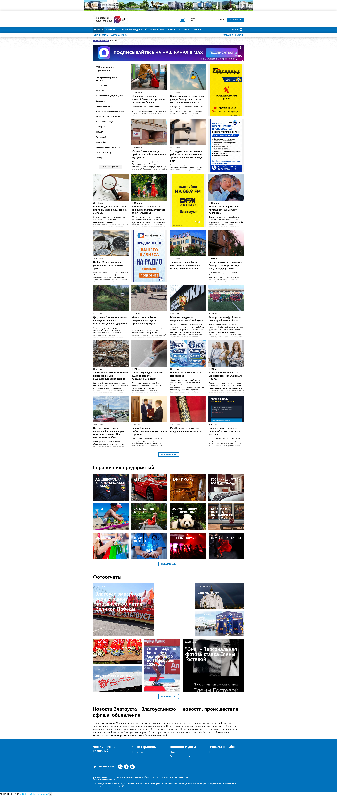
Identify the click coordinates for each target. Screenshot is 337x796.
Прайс (210, 752)
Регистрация (235, 20)
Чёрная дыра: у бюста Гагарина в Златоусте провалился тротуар (144, 320)
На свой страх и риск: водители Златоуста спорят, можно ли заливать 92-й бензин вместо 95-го (109, 433)
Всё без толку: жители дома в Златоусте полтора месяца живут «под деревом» (225, 265)
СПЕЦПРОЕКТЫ (101, 35)
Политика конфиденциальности (104, 779)
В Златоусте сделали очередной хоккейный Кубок (186, 319)
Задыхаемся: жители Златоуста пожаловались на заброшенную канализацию (110, 375)
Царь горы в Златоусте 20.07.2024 (114, 648)
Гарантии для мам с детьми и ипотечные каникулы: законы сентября (110, 209)
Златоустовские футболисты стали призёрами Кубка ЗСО (225, 319)
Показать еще (168, 454)
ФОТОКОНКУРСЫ (119, 35)
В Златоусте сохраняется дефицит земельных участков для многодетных (148, 209)
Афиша (172, 752)
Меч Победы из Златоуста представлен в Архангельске (186, 430)
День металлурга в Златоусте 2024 (114, 675)
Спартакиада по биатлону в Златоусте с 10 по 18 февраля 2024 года (161, 656)
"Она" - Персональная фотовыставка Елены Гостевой (211, 654)
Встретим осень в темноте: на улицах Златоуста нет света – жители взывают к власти (187, 99)
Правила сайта (137, 752)
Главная (98, 29)
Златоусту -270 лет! (208, 592)
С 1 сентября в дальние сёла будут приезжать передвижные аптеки (148, 375)
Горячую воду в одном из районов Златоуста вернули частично (225, 431)
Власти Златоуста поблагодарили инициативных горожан (149, 431)
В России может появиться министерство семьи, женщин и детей (225, 375)
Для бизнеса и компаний (104, 749)
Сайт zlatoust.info (100, 41)
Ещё (206, 29)
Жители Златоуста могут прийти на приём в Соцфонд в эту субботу (149, 154)
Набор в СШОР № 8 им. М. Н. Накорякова (186, 374)
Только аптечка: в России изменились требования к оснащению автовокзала (185, 265)
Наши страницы (144, 747)
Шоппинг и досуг (183, 747)
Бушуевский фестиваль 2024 (214, 620)
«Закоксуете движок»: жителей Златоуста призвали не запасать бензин (148, 99)
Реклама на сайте (222, 747)
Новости (111, 29)
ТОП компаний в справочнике (105, 69)
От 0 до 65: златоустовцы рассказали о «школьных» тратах (108, 265)
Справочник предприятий (133, 29)
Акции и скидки (192, 29)
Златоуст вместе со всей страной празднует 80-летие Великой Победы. (118, 601)
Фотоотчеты (173, 29)
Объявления (157, 29)
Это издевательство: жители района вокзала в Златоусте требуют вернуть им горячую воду (186, 156)
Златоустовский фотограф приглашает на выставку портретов (224, 209)
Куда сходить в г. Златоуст (181, 756)
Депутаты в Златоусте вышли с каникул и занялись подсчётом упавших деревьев (110, 320)
